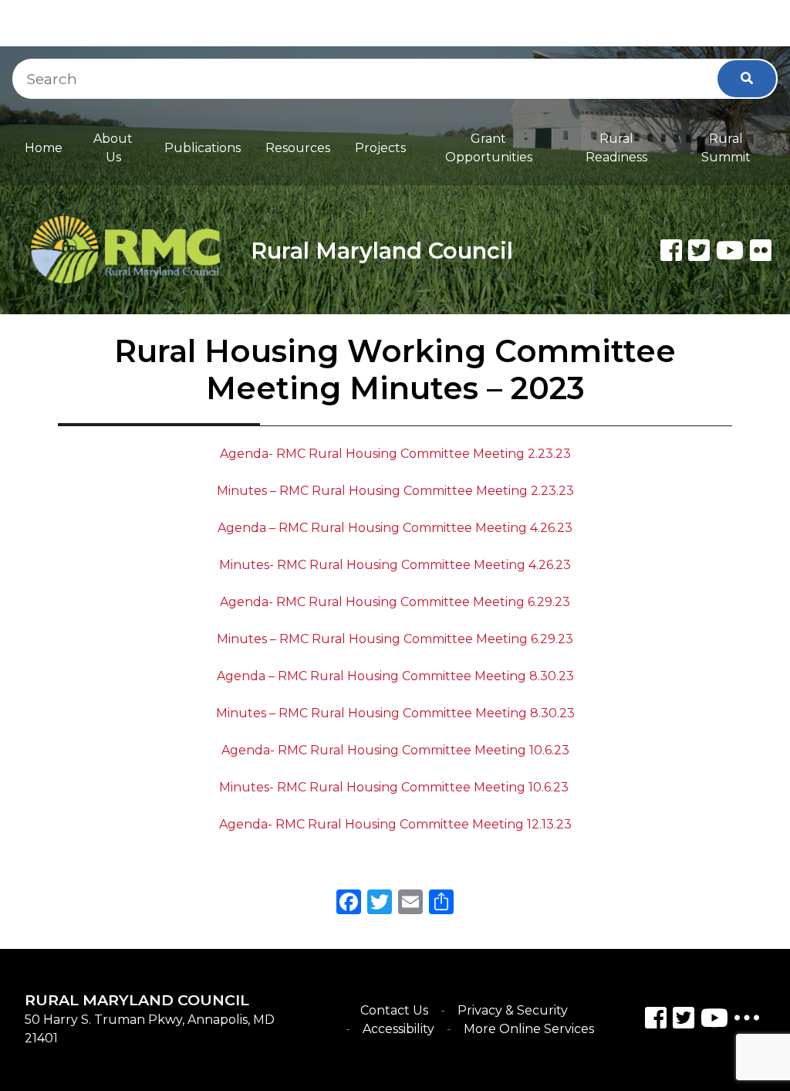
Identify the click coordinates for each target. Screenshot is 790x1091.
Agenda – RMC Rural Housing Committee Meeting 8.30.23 (395, 676)
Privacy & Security (512, 1010)
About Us (113, 147)
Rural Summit (726, 147)
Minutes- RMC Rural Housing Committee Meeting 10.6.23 (395, 787)
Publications (202, 148)
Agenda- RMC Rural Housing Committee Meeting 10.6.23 (395, 750)
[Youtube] (730, 250)
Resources (297, 148)
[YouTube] (714, 1020)
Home (43, 148)
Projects (380, 148)
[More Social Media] (746, 1021)
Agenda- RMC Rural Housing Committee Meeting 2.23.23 (395, 453)
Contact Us (394, 1010)
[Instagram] (683, 1020)
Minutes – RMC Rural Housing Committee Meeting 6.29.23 (395, 639)
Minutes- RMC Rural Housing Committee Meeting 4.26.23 (395, 564)
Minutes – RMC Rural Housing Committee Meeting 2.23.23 (395, 490)
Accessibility (398, 1029)
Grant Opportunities (488, 147)
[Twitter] (699, 250)
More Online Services (529, 1029)
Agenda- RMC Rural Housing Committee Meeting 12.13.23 (395, 824)
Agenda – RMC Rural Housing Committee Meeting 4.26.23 (395, 527)
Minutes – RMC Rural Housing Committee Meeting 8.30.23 (395, 713)
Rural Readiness (616, 147)
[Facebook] (671, 250)
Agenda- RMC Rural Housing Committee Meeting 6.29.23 (395, 602)
